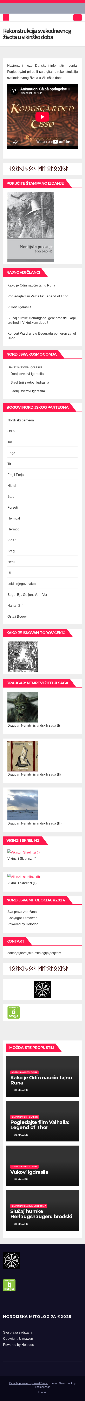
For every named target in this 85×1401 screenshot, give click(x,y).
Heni (11, 562)
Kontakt (42, 1392)
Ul (9, 573)
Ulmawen (20, 1090)
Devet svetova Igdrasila (25, 367)
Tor (9, 442)
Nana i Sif (14, 605)
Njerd (11, 485)
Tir (9, 464)
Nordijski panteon (20, 420)
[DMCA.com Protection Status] (13, 1012)
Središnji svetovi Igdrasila (30, 382)
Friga (11, 453)
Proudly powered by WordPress (28, 1383)
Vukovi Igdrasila (19, 307)
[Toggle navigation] (77, 17)
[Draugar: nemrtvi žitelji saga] (22, 707)
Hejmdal (13, 518)
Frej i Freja (15, 475)
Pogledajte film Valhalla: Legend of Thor (37, 296)
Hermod (13, 529)
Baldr (11, 496)
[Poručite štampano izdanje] (30, 226)
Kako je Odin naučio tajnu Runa (31, 285)
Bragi (11, 551)
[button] (68, 17)
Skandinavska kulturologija (29, 1206)
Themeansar (42, 1386)
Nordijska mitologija (24, 1072)
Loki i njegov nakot (21, 584)
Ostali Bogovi (17, 616)
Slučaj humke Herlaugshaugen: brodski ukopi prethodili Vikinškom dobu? (41, 1219)
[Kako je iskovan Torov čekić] (22, 656)
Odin (11, 431)
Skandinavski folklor (25, 1117)
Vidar (11, 540)
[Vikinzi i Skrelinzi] (23, 852)
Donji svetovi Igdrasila (27, 374)
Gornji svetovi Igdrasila (28, 391)
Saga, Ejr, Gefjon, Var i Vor (27, 594)
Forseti (12, 507)
